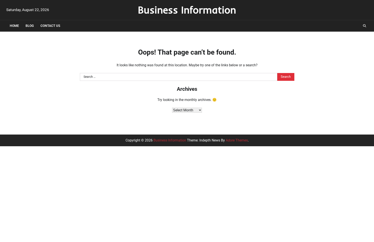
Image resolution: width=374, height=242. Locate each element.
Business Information (187, 9)
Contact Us (50, 26)
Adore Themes (237, 140)
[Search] (364, 26)
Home (14, 26)
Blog (30, 26)
